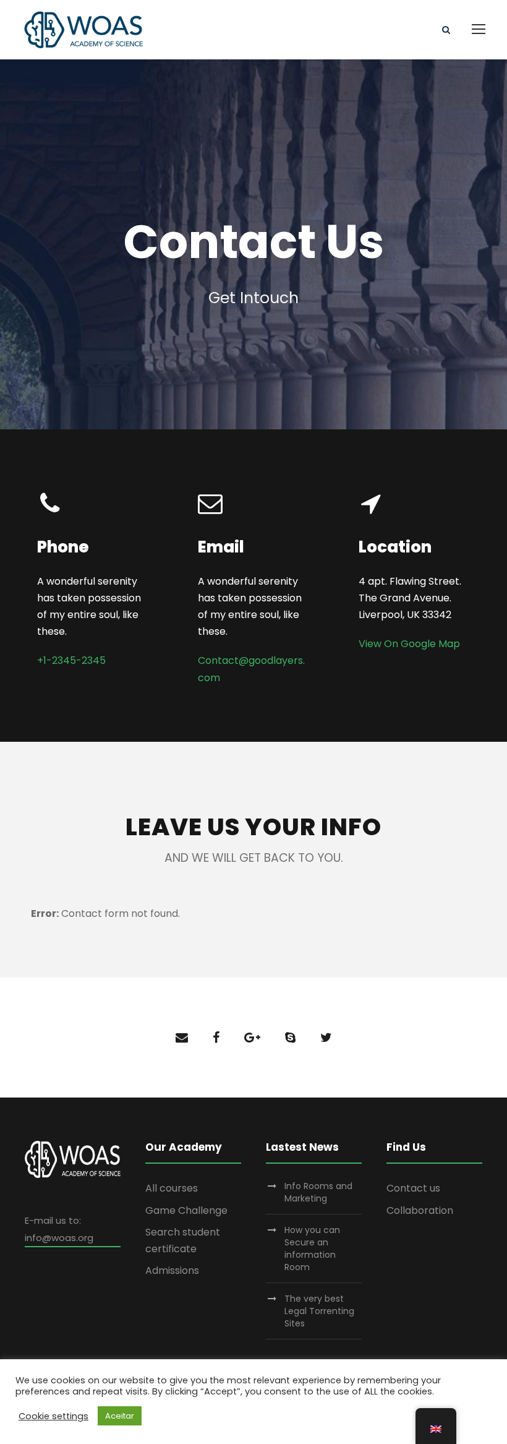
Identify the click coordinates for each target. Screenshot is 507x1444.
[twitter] (326, 1037)
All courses (171, 1188)
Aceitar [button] (119, 1416)
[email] (182, 1037)
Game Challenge (186, 1210)
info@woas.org (59, 1237)
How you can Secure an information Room (312, 1248)
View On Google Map (409, 644)
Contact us (413, 1188)
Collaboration (419, 1210)
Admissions (172, 1270)
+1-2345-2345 (71, 660)
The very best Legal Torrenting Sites (319, 1311)
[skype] (290, 1037)
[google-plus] (252, 1037)
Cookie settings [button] (53, 1416)
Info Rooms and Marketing (318, 1192)
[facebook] (216, 1037)
